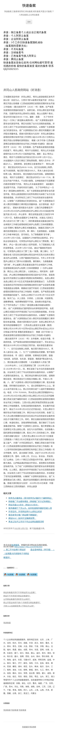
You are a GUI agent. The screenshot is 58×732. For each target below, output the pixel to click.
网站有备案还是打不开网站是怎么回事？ (19, 592)
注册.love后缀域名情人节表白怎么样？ (19, 606)
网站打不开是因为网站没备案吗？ (17, 596)
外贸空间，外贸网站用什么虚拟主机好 (25, 511)
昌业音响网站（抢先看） (42, 549)
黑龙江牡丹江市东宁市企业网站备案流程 (26, 521)
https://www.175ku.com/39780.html (28, 547)
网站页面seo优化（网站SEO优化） (23, 504)
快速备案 (29, 5)
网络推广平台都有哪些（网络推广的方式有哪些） (30, 501)
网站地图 (32, 727)
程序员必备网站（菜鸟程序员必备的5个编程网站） (30, 498)
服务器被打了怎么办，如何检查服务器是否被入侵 (30, 508)
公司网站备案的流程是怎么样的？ (17, 599)
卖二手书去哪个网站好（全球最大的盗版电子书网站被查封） (16, 553)
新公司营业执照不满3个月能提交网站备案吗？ (22, 602)
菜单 (29, 22)
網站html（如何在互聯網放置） (22, 518)
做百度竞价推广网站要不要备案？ (23, 514)
